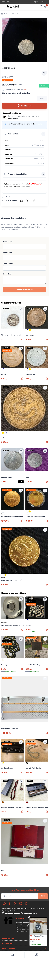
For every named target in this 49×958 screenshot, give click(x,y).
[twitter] (15, 903)
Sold (21, 481)
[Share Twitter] (28, 201)
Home (6, 14)
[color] (27, 331)
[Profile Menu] (36, 955)
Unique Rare (15, 14)
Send (43, 896)
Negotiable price (7, 350)
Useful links (5, 2)
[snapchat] (26, 903)
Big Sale (31, 601)
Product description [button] (17, 174)
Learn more (13, 118)
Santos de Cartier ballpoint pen (41, 936)
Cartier (4, 623)
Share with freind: (9, 200)
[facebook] (10, 903)
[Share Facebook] (34, 201)
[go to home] (12, 955)
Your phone (8, 263)
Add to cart (26, 106)
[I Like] (21, 309)
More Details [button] (13, 134)
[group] (24, 40)
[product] (38, 926)
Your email (7, 252)
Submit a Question (24, 289)
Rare (3, 514)
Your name (7, 242)
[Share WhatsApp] (21, 201)
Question (7, 274)
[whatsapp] (4, 903)
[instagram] (20, 903)
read (25, 90)
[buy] (30, 936)
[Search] (40, 6)
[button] (3, 6)
